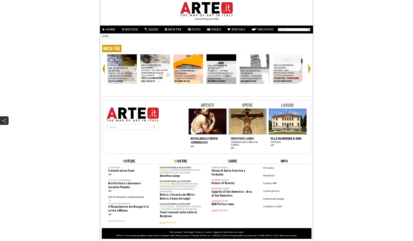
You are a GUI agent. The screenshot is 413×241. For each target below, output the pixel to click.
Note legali (188, 232)
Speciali (238, 29)
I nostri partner (271, 190)
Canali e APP (270, 183)
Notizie (131, 29)
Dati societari (176, 232)
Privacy (198, 232)
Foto (196, 29)
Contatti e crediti (272, 206)
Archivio (266, 29)
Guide (153, 29)
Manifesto (268, 175)
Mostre (175, 29)
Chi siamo (268, 167)
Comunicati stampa (273, 198)
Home (110, 29)
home (105, 36)
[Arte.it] (206, 8)
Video (216, 29)
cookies (208, 232)
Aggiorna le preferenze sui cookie (228, 232)
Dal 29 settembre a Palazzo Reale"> (128, 204)
